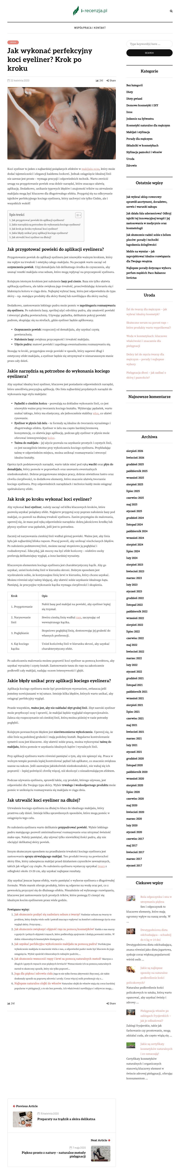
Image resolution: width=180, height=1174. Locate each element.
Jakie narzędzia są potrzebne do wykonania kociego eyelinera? (46, 224)
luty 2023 (131, 584)
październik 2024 (136, 531)
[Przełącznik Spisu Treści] (77, 215)
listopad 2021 (134, 685)
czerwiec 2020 (135, 798)
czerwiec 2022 (135, 638)
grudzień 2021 (135, 678)
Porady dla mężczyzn (139, 139)
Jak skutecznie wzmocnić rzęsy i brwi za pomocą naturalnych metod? (57, 959)
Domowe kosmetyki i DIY (142, 105)
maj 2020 (131, 805)
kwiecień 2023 (135, 571)
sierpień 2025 (134, 484)
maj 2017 (131, 845)
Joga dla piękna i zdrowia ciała (33, 973)
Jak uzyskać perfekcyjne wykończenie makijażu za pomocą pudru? (55, 944)
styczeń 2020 (134, 832)
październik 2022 (136, 611)
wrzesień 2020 (135, 778)
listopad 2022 (134, 605)
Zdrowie (131, 165)
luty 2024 (131, 558)
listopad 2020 (134, 765)
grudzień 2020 (135, 758)
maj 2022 (131, 645)
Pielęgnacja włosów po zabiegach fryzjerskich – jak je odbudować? (155, 1015)
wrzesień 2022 (135, 618)
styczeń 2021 (134, 752)
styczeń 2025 (134, 511)
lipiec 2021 (133, 712)
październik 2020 (136, 772)
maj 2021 (131, 725)
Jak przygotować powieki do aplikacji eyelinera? (38, 220)
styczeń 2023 (134, 591)
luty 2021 (131, 745)
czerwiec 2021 (135, 718)
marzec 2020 (134, 818)
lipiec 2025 (133, 491)
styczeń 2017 (134, 865)
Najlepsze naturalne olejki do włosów (37, 983)
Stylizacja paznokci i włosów (144, 152)
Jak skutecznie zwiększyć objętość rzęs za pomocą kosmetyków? (54, 929)
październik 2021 (136, 691)
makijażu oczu (90, 169)
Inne (129, 112)
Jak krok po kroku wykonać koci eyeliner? (35, 229)
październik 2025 (136, 471)
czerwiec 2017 (135, 839)
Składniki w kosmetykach (142, 145)
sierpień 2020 (134, 785)
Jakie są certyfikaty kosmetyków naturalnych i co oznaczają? (156, 1049)
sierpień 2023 (134, 564)
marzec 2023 (134, 578)
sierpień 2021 (134, 705)
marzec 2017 (134, 859)
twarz (101, 866)
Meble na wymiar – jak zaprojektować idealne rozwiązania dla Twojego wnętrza (148, 256)
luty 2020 (131, 825)
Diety (129, 92)
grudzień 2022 (135, 598)
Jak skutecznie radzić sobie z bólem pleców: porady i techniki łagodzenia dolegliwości (148, 240)
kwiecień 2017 (135, 852)
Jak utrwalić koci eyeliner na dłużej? (31, 237)
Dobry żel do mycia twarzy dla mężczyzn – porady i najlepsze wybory (145, 359)
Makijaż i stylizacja (138, 132)
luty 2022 (131, 665)
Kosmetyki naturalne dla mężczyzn (148, 125)
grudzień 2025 (135, 464)
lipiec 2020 (133, 792)
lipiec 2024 (133, 551)
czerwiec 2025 (135, 498)
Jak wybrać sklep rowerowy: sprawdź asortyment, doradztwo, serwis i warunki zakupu (146, 202)
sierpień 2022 (134, 625)
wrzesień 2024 (135, 538)
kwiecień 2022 (135, 651)
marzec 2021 (134, 738)
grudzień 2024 (135, 518)
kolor (51, 438)
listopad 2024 (134, 524)
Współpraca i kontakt (90, 27)
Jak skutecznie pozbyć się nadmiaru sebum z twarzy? (47, 914)
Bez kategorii (134, 85)
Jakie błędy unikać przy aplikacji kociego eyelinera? (40, 233)
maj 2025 (131, 504)
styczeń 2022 (134, 671)
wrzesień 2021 (135, 698)
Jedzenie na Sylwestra (140, 119)
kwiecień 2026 (135, 457)
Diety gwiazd (134, 98)
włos (96, 413)
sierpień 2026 (134, 451)
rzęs (78, 617)
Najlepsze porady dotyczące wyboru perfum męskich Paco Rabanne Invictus (148, 273)
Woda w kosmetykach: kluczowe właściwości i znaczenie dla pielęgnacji (146, 341)
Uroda (13, 42)
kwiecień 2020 (135, 812)
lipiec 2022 (133, 631)
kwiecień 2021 (135, 732)
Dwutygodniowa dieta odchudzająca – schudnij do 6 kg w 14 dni (155, 935)
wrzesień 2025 (135, 477)
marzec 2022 (134, 658)
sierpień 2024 (134, 544)
